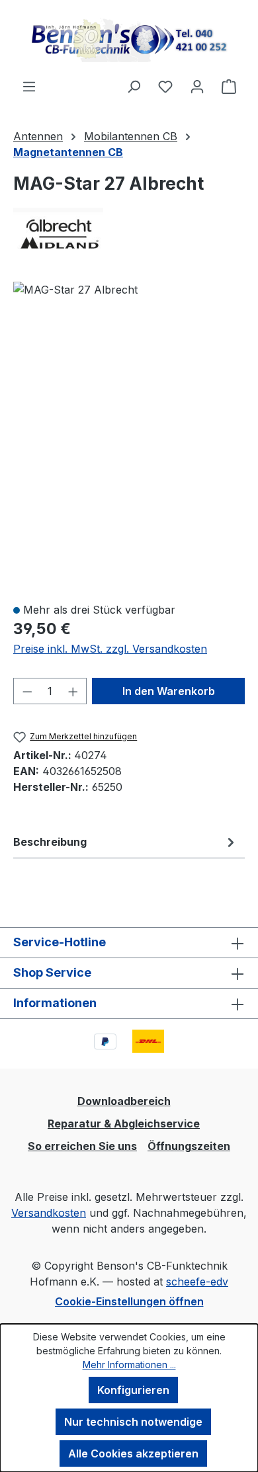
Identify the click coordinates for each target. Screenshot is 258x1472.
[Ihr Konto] (197, 86)
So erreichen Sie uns (82, 1146)
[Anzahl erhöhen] (73, 691)
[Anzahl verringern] (27, 691)
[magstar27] (75, 290)
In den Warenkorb (168, 691)
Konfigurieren (133, 1390)
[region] (129, 435)
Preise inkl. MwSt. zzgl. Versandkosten (110, 648)
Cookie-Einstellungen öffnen (129, 1301)
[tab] (125, 841)
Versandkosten (48, 1212)
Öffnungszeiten (189, 1146)
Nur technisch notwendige (133, 1421)
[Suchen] (134, 86)
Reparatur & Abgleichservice (124, 1123)
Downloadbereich (124, 1101)
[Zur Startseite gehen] (129, 39)
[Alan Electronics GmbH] (129, 231)
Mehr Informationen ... (129, 1364)
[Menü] (29, 86)
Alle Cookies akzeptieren (133, 1453)
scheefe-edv (197, 1281)
